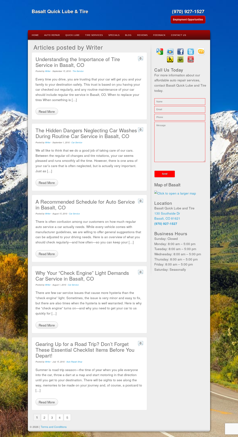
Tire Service (78, 71)
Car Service (76, 142)
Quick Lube (72, 35)
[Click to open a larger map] (175, 193)
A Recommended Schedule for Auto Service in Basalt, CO (85, 204)
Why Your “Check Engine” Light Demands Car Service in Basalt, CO (82, 275)
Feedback (159, 35)
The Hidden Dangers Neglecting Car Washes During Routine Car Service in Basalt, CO (86, 133)
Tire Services (94, 35)
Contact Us (178, 35)
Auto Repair (52, 35)
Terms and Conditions (54, 427)
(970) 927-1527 (188, 11)
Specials (114, 35)
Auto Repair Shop (74, 361)
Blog (128, 35)
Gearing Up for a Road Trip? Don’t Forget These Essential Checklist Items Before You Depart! (85, 349)
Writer (48, 71)
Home (35, 35)
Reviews (142, 35)
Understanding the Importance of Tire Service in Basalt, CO (78, 61)
